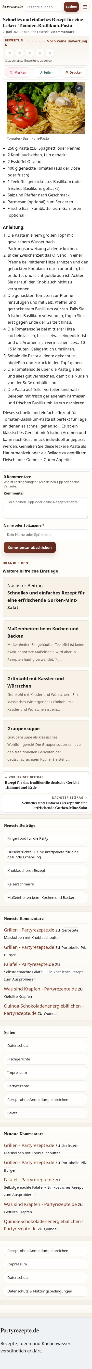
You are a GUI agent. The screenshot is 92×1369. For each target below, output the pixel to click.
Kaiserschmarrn (20, 884)
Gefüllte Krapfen (18, 996)
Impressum (17, 1072)
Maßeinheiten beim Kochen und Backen (41, 897)
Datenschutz (17, 1045)
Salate (12, 1112)
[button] (46, 108)
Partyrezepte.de (12, 7)
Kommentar (14, 493)
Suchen (71, 7)
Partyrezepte (18, 1085)
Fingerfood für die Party (27, 838)
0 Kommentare (63, 31)
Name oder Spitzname (24, 525)
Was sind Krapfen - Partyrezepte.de (40, 989)
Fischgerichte (18, 1059)
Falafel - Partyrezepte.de (29, 964)
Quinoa (50, 1013)
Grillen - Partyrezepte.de (29, 930)
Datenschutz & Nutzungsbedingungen (39, 1291)
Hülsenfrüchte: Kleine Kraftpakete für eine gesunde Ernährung (43, 854)
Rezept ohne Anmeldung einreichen (37, 1099)
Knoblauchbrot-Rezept (26, 870)
